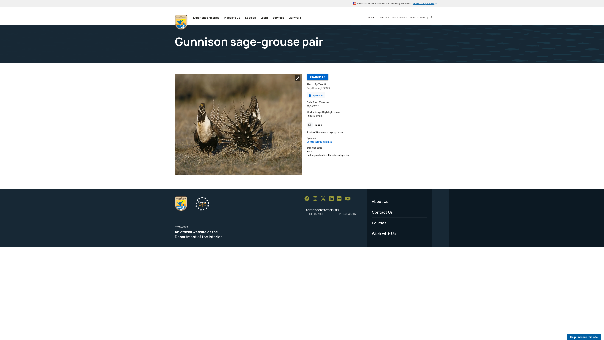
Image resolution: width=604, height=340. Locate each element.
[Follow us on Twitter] (324, 198)
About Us (380, 201)
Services (278, 18)
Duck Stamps (398, 17)
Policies (379, 222)
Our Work (295, 18)
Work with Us (384, 233)
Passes (371, 17)
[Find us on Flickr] (340, 198)
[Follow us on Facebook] (308, 198)
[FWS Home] (181, 22)
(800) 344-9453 (315, 213)
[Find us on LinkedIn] (332, 198)
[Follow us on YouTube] (349, 198)
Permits (383, 17)
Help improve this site (584, 337)
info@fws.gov (347, 213)
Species (250, 18)
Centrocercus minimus (319, 141)
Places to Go (232, 18)
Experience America (206, 18)
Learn (264, 18)
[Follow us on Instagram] (316, 198)
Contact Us (382, 212)
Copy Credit (317, 95)
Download (317, 76)
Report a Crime (417, 17)
